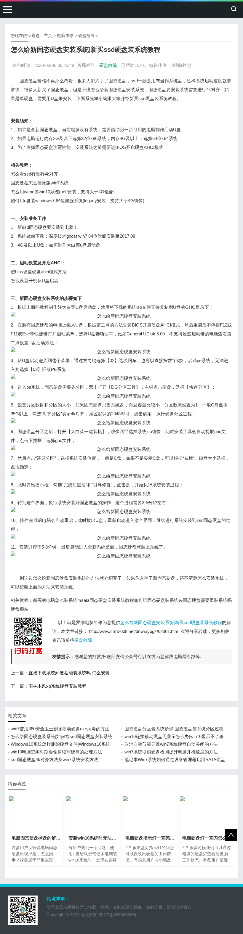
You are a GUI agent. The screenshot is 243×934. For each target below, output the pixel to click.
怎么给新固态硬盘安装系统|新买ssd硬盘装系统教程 (171, 622)
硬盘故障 (86, 35)
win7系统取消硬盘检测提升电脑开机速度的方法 (171, 751)
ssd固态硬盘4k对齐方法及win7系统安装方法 (54, 759)
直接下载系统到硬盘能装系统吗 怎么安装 (69, 672)
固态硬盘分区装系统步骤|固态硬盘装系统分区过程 (173, 728)
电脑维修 (65, 35)
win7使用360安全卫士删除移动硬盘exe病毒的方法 (60, 728)
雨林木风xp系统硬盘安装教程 (57, 686)
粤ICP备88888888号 (117, 914)
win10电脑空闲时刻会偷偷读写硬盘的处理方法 (56, 751)
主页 (48, 35)
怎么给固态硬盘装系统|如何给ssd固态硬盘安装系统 (61, 736)
